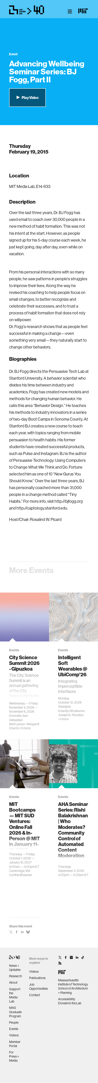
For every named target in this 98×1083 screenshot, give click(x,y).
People (13, 1022)
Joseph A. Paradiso (71, 715)
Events (13, 1029)
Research (15, 976)
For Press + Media (14, 1056)
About (13, 982)
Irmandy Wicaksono (71, 711)
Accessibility (66, 999)
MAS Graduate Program (15, 1012)
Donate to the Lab (69, 1003)
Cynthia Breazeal (20, 875)
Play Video (30, 98)
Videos (14, 1035)
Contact (34, 995)
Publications (37, 978)
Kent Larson (17, 724)
